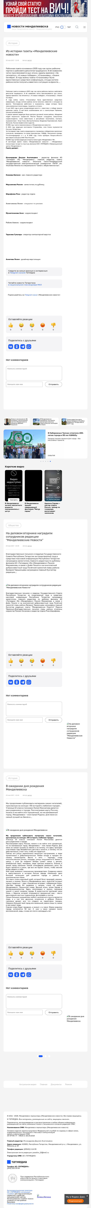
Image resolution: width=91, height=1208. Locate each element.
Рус (57, 27)
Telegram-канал (31, 295)
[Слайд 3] (45, 461)
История (12, 43)
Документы (56, 1084)
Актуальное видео (27, 1084)
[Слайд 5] (50, 461)
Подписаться (75, 1201)
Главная (43, 1084)
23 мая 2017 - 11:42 (12, 60)
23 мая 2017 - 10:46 (12, 546)
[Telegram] (22, 346)
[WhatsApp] (28, 346)
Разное (68, 1084)
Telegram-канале (18, 272)
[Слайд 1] (40, 461)
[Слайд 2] (43, 461)
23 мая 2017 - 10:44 (12, 795)
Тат (69, 27)
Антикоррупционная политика (19, 1190)
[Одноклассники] (16, 346)
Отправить (54, 384)
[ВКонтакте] (10, 346)
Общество (13, 525)
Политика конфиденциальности (20, 1204)
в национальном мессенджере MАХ (25, 285)
